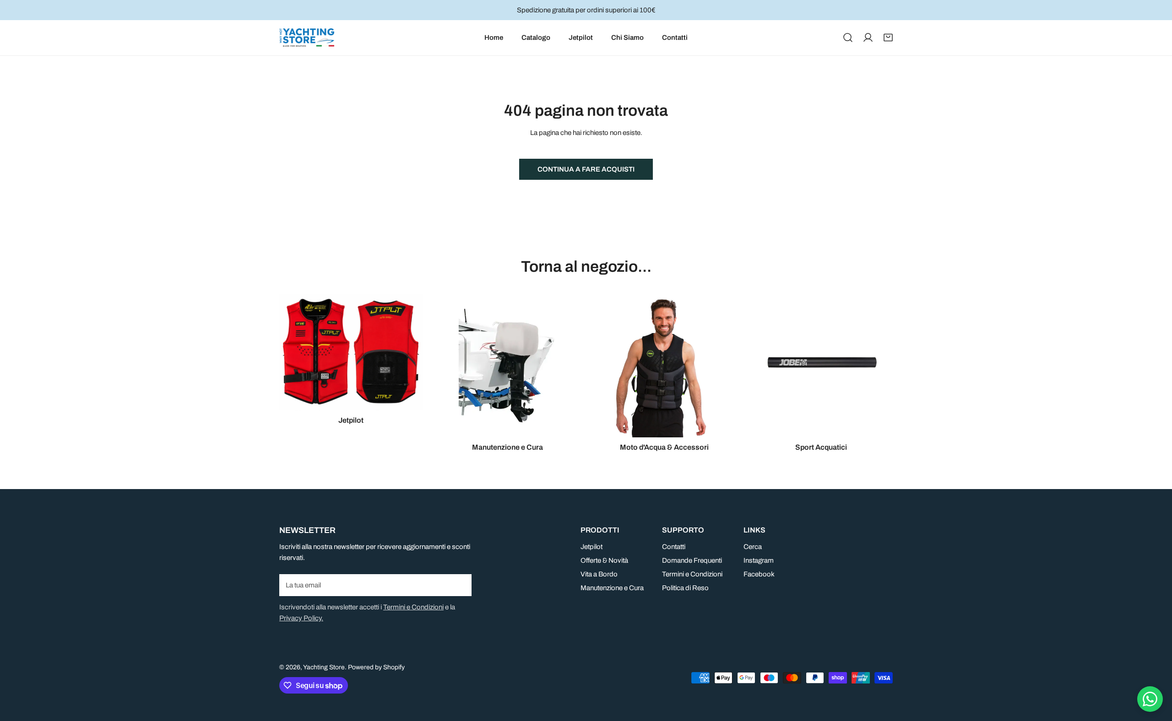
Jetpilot (591, 546)
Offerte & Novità (604, 560)
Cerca (752, 546)
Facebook (759, 574)
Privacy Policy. (301, 618)
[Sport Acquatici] (821, 365)
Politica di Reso (685, 588)
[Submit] (460, 584)
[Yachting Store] (306, 37)
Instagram (758, 560)
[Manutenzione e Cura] (508, 365)
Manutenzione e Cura (612, 588)
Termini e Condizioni (413, 607)
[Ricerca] (848, 37)
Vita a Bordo (599, 574)
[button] (888, 37)
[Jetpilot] (351, 352)
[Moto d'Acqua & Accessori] (664, 365)
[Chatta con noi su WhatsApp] (1150, 699)
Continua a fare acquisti (586, 169)
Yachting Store (324, 667)
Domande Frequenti (692, 560)
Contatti (673, 546)
